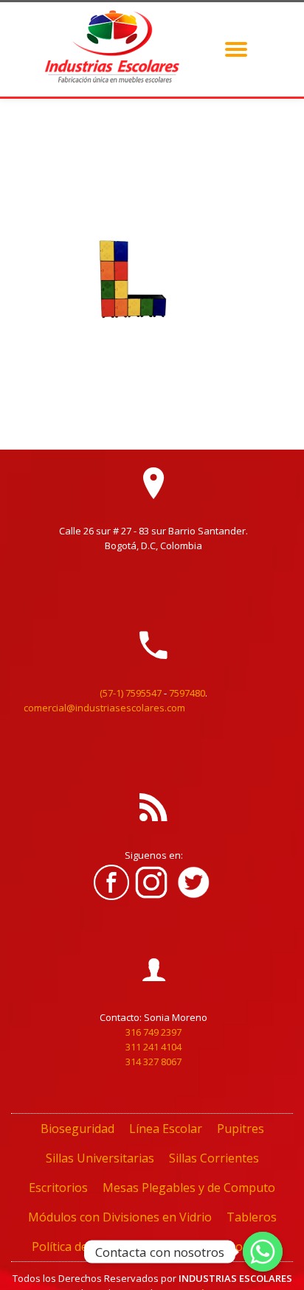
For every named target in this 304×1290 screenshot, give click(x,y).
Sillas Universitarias (100, 1158)
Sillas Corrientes (214, 1158)
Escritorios (58, 1187)
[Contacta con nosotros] (263, 1252)
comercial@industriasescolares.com (104, 707)
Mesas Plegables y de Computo (189, 1187)
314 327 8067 (153, 1061)
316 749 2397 (153, 1032)
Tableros (252, 1217)
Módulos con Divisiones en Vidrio (120, 1217)
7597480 (187, 693)
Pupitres (240, 1128)
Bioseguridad (77, 1128)
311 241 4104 (153, 1046)
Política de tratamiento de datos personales (152, 1246)
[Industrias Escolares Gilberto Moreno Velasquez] (114, 49)
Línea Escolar (165, 1128)
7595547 (143, 693)
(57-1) (111, 693)
